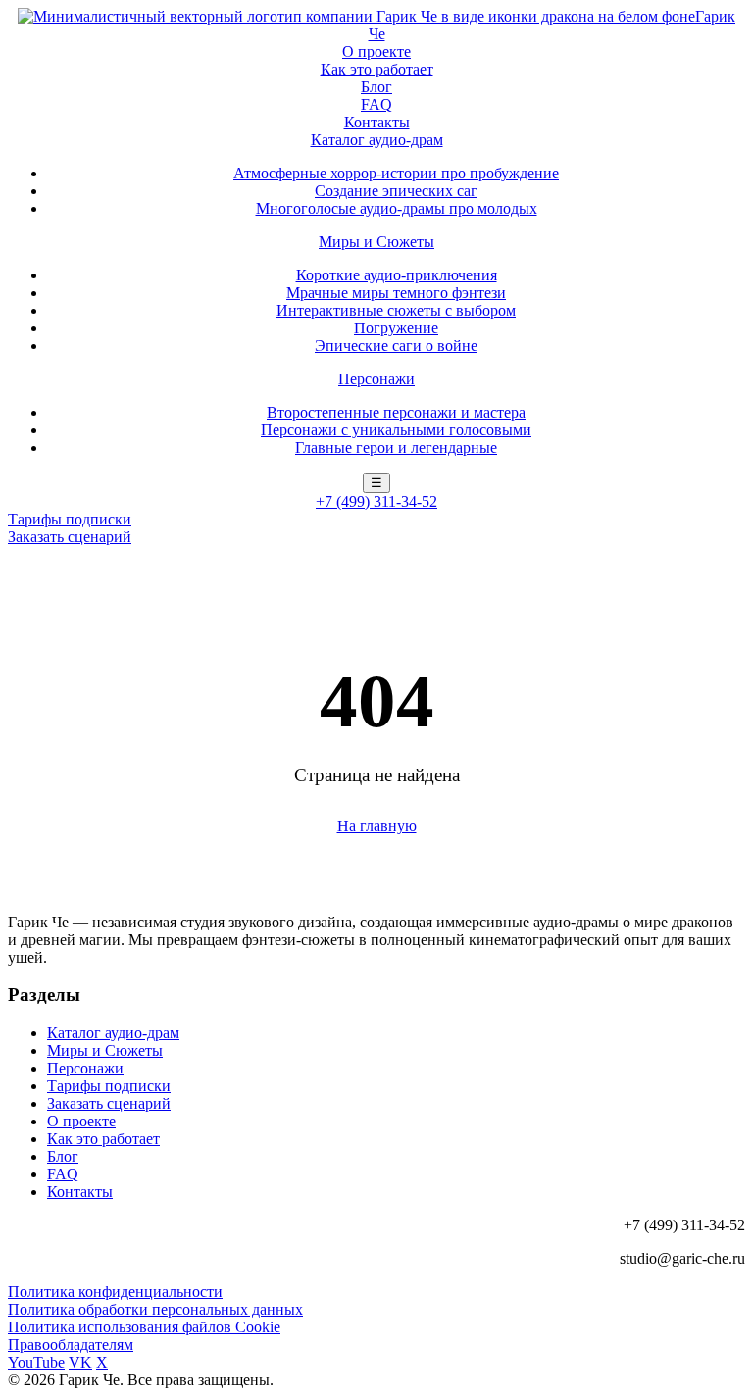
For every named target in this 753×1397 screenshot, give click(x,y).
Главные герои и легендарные (396, 447)
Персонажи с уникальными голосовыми (396, 430)
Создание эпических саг (396, 190)
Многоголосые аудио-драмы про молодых (396, 208)
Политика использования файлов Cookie (144, 1327)
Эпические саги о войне (396, 345)
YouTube (36, 1362)
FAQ (376, 104)
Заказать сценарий (69, 536)
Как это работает (377, 69)
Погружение (396, 328)
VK (80, 1362)
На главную (377, 826)
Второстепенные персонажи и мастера (396, 412)
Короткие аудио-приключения (396, 275)
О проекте (376, 51)
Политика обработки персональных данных (155, 1309)
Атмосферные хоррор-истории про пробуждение (396, 173)
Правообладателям (70, 1344)
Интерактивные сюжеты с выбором (396, 310)
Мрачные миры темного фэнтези (396, 292)
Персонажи (376, 379)
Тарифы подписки (69, 519)
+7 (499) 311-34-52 (376, 501)
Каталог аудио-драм (377, 139)
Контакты (377, 122)
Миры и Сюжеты (376, 241)
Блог (376, 86)
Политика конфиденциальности (115, 1291)
